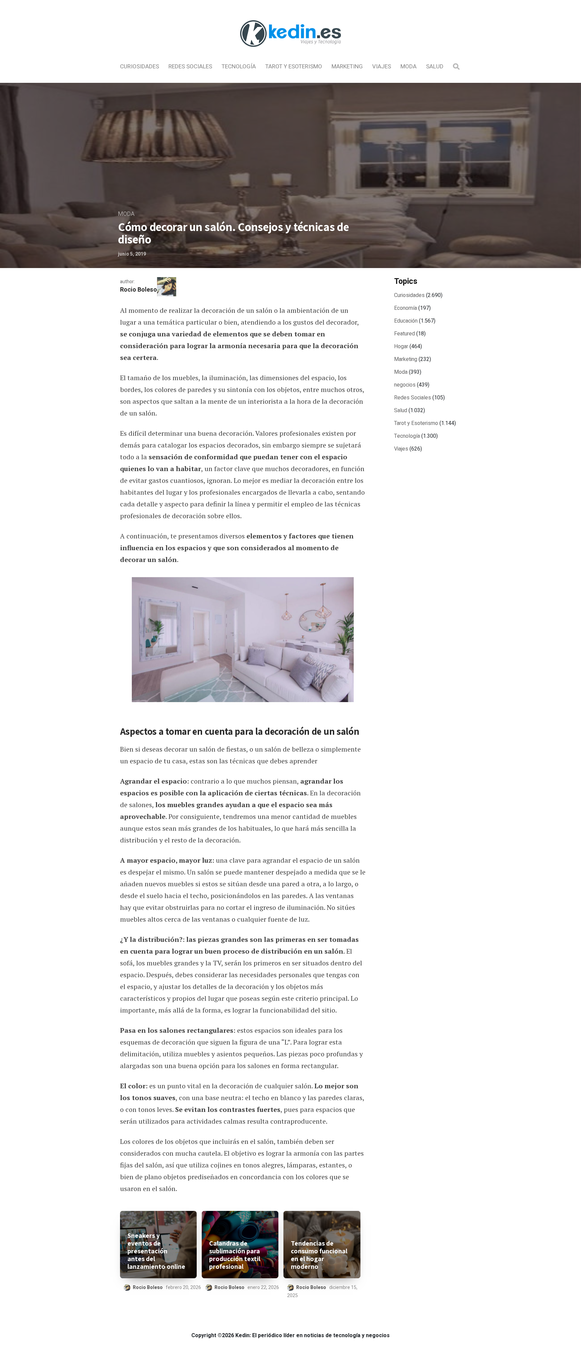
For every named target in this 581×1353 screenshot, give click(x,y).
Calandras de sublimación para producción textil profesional (234, 1255)
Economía (405, 308)
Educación (406, 321)
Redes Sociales (190, 66)
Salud (434, 66)
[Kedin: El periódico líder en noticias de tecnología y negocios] (290, 52)
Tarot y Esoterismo (293, 66)
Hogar (401, 346)
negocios (405, 385)
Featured (404, 334)
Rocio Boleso (138, 289)
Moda (408, 66)
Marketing (347, 66)
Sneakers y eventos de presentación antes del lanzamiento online (156, 1251)
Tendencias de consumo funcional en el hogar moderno (319, 1255)
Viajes (381, 66)
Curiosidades (139, 66)
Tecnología (239, 66)
